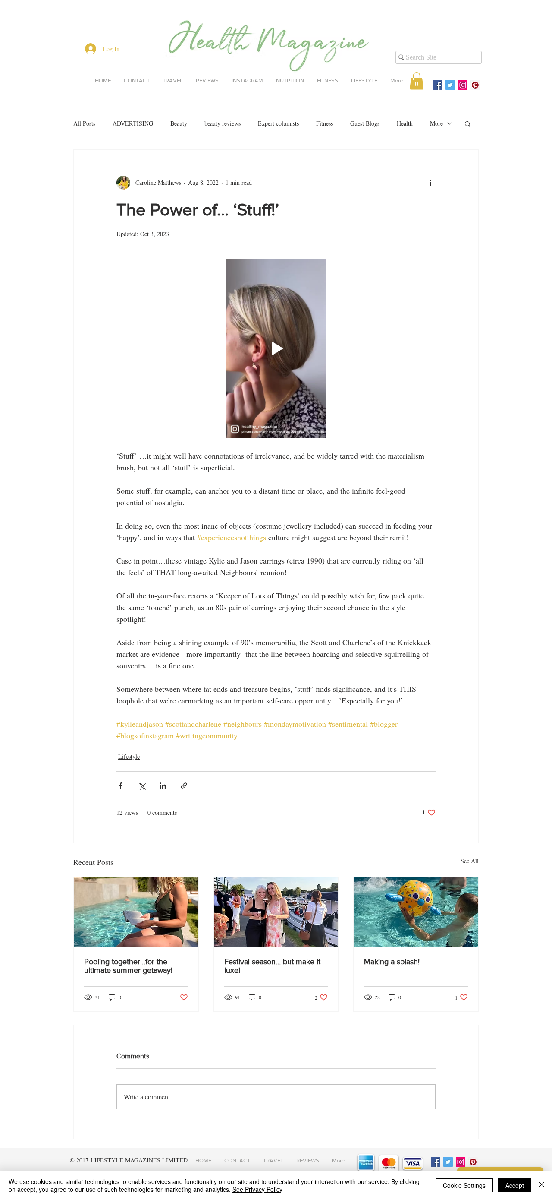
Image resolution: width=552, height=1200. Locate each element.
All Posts (84, 123)
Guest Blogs (365, 123)
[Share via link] (184, 786)
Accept (514, 1185)
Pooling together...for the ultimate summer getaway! (128, 966)
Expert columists (278, 123)
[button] (416, 81)
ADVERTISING (133, 123)
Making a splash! (392, 961)
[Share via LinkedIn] (163, 786)
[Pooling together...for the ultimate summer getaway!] (136, 912)
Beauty (178, 123)
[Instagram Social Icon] (462, 85)
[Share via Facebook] (120, 786)
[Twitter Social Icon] (450, 85)
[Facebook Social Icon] (437, 85)
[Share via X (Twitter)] (142, 786)
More (436, 123)
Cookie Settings (464, 1185)
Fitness (324, 123)
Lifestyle (129, 756)
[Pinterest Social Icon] (475, 85)
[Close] (541, 1185)
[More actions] (430, 182)
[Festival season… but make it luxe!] (276, 912)
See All (470, 861)
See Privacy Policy (257, 1189)
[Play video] (276, 348)
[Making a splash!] (416, 912)
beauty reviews (222, 123)
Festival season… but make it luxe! (272, 966)
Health (405, 123)
